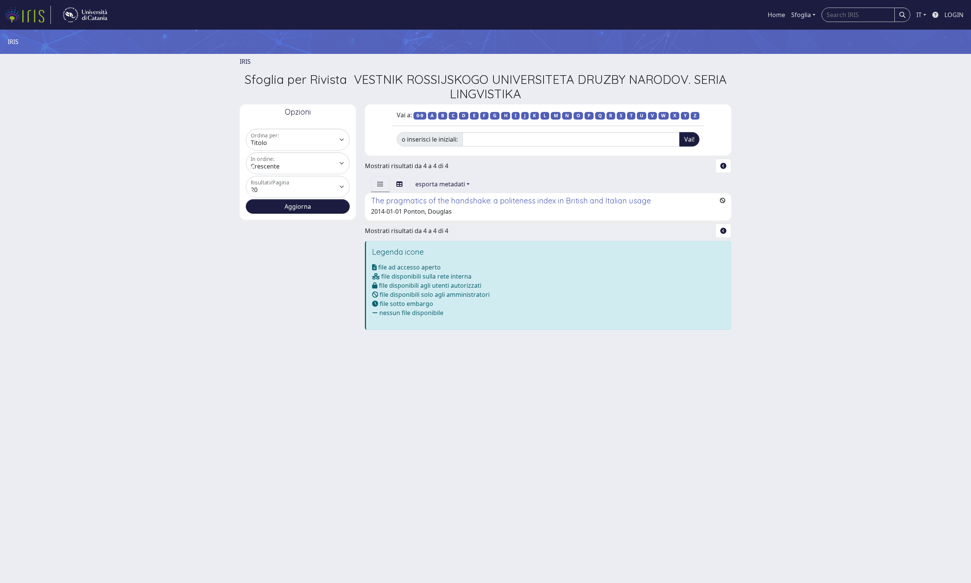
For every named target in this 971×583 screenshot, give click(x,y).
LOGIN (953, 15)
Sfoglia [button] (801, 15)
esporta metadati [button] (440, 184)
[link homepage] (28, 15)
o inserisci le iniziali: (430, 139)
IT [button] (919, 15)
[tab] (380, 184)
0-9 (419, 115)
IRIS (245, 61)
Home (776, 15)
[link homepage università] (85, 15)
